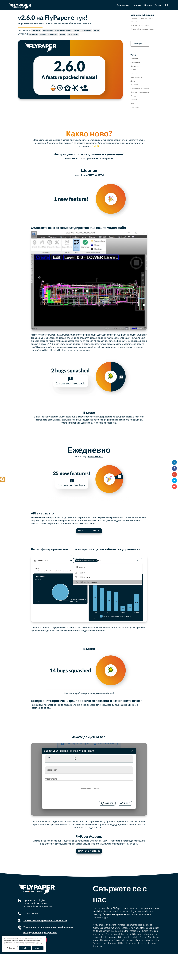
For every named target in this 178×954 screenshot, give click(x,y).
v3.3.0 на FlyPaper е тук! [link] (140, 25)
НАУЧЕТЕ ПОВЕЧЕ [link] (89, 530)
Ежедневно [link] (36, 30)
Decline (25, 948)
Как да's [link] (134, 73)
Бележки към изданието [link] (82, 30)
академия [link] (134, 59)
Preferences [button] (38, 943)
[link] (2, 479)
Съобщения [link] (135, 62)
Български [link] (138, 44)
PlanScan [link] (134, 85)
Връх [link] (133, 103)
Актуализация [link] (73, 34)
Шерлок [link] (148, 5)
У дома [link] (137, 5)
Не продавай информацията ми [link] (40, 932)
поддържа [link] (135, 107)
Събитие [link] (134, 70)
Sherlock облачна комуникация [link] (143, 29)
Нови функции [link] (48, 30)
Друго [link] (133, 81)
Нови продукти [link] (136, 77)
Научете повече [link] (89, 851)
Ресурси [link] (134, 96)
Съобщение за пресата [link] (63, 30)
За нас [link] (158, 5)
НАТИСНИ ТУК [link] (72, 158)
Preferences (11, 948)
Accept (37, 948)
